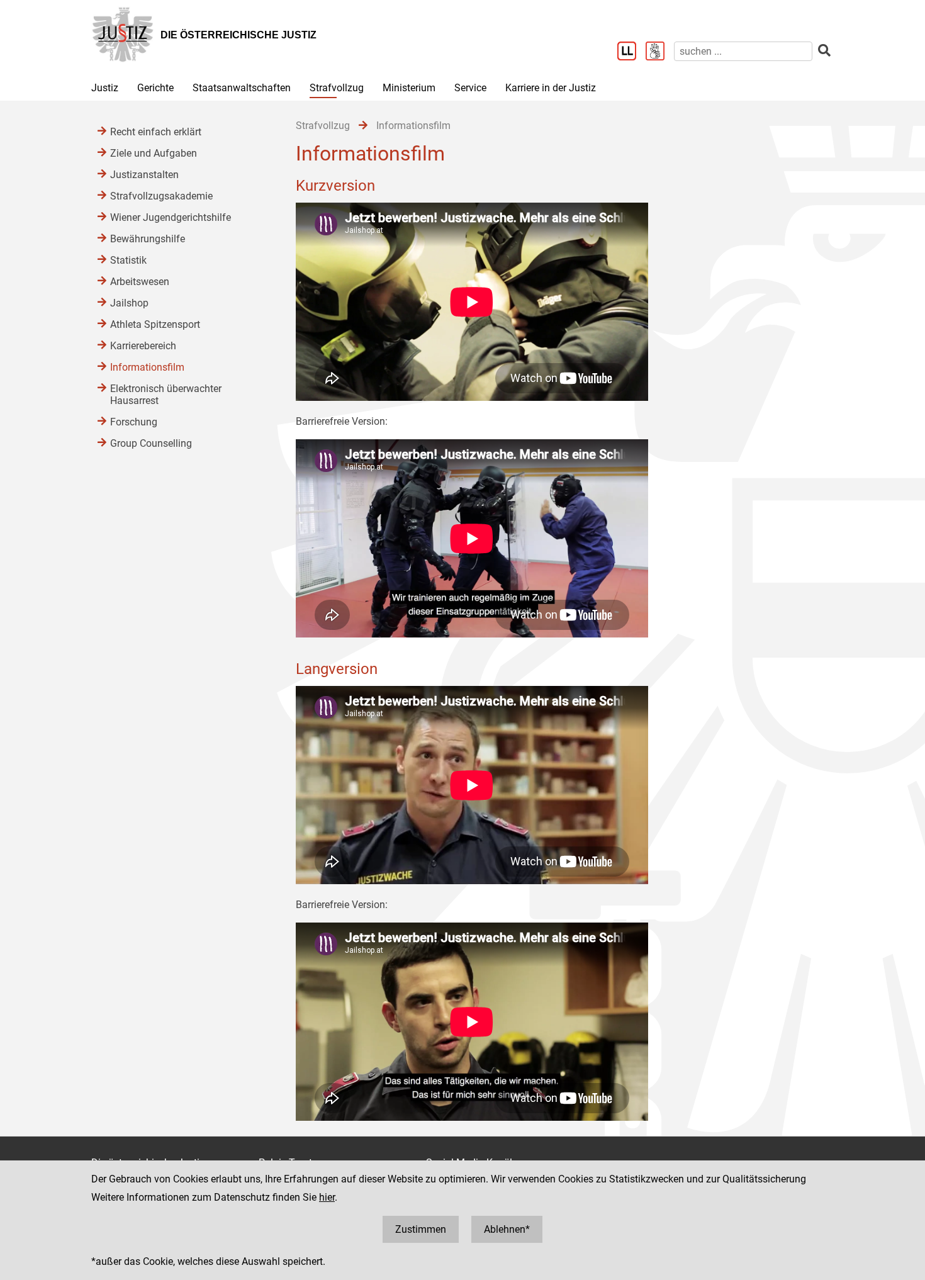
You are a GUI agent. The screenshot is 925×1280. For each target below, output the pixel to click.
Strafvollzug (337, 88)
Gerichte (155, 88)
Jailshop (129, 303)
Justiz (104, 88)
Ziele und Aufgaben (153, 153)
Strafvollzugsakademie (161, 196)
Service (470, 88)
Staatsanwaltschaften (242, 88)
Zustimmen (420, 1229)
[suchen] (824, 50)
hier (327, 1197)
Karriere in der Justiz (550, 88)
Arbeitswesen (139, 282)
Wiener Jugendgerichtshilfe (170, 217)
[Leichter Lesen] (631, 52)
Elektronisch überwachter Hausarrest (165, 395)
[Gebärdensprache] (660, 52)
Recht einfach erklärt (155, 132)
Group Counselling (151, 443)
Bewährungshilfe (147, 239)
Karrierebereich (143, 346)
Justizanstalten (144, 175)
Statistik (128, 260)
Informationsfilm (147, 367)
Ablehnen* (507, 1229)
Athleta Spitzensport (155, 324)
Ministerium (409, 88)
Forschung (133, 422)
